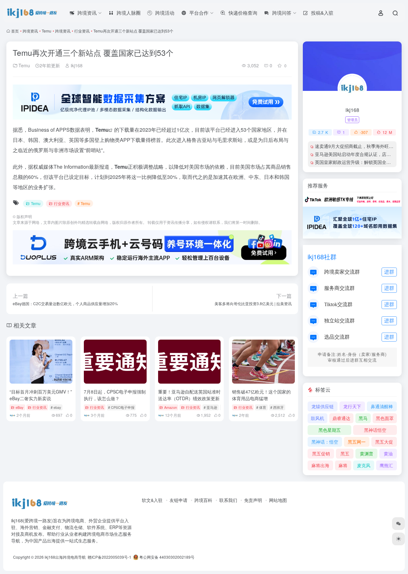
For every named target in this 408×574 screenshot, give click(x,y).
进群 (389, 271)
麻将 (343, 465)
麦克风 (363, 465)
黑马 (363, 418)
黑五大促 (384, 441)
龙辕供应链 (322, 406)
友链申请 (178, 500)
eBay (20, 407)
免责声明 (253, 500)
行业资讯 (82, 30)
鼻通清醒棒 (382, 406)
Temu (46, 30)
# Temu (83, 203)
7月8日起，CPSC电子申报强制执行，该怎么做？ (115, 394)
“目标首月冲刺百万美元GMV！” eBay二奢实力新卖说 (41, 394)
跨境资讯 (30, 30)
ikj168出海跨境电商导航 (65, 557)
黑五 (344, 453)
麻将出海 (320, 465)
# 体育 (261, 407)
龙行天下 (352, 406)
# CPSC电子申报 (121, 407)
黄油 (388, 453)
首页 (15, 30)
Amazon (170, 407)
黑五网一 (357, 441)
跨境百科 (203, 500)
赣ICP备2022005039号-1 (109, 557)
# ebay (56, 407)
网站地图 (278, 500)
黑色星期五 (329, 430)
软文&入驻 (152, 500)
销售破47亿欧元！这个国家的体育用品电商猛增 (261, 394)
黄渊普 (366, 453)
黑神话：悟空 (324, 441)
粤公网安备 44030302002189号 (166, 557)
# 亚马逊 (210, 407)
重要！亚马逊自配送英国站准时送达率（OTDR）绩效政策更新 (189, 394)
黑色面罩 (385, 418)
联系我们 (228, 500)
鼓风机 (317, 418)
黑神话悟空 (375, 430)
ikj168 (76, 65)
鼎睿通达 (341, 418)
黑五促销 (321, 453)
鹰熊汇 (386, 465)
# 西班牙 (277, 407)
